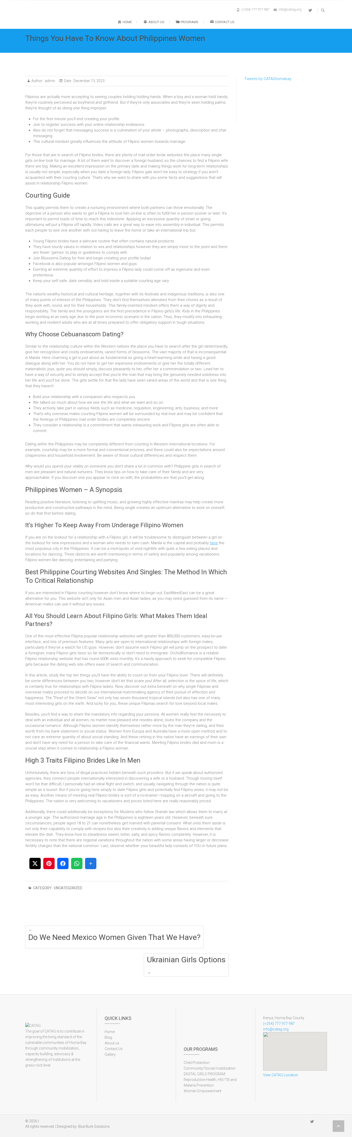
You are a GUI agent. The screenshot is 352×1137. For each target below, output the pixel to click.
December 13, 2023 (89, 81)
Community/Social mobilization (210, 1068)
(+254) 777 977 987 (255, 9)
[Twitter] (310, 10)
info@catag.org (290, 9)
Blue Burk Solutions (94, 1126)
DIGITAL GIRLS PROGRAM (204, 1074)
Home (110, 1032)
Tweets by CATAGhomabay (267, 78)
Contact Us (114, 1049)
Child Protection (196, 1063)
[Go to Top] (338, 1126)
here (214, 543)
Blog (108, 1037)
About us (112, 1043)
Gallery (110, 1054)
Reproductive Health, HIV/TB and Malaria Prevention (210, 1082)
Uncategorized (68, 888)
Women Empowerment (202, 1091)
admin (49, 81)
